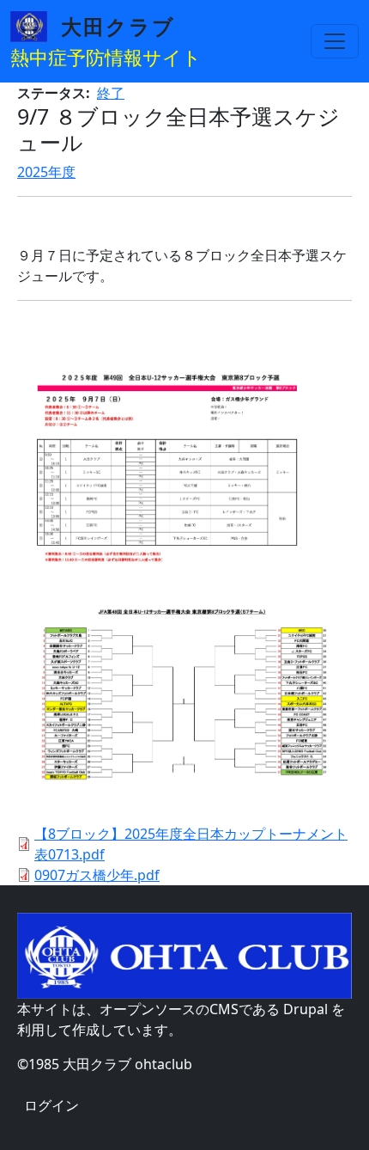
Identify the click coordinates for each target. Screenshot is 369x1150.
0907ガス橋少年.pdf (97, 875)
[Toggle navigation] (335, 41)
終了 (110, 92)
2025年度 (46, 171)
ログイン (51, 1105)
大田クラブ (118, 26)
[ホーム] (35, 26)
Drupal (305, 1009)
